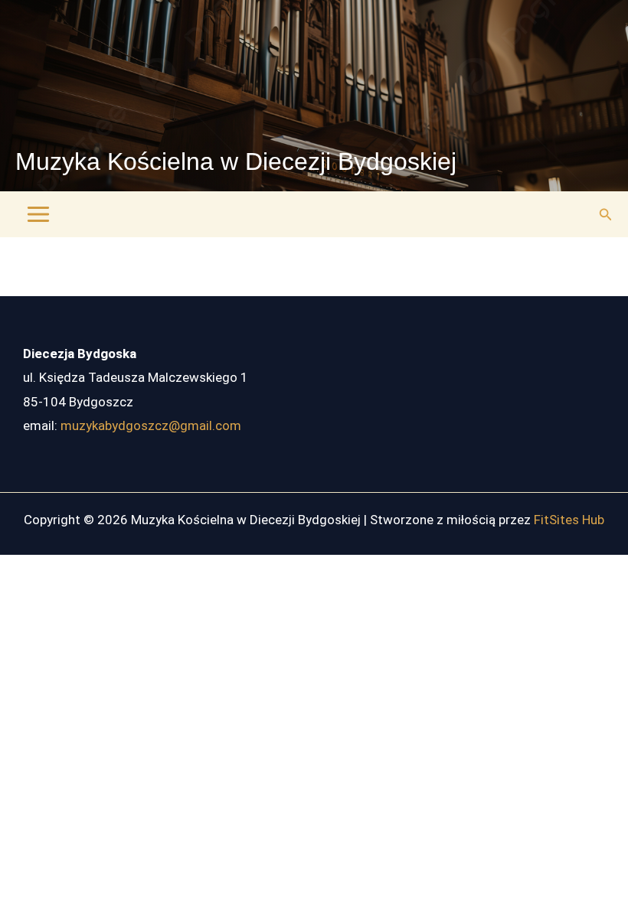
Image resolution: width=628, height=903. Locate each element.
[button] (606, 214)
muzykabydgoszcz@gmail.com (151, 425)
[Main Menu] (38, 214)
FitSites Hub (569, 519)
